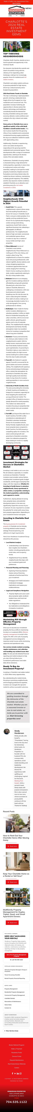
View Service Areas (12, 1031)
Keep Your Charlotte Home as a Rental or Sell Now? (16, 875)
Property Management (11, 989)
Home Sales (8, 1004)
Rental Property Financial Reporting (15, 978)
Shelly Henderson (19, 732)
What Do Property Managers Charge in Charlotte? (16, 970)
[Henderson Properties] (16, 11)
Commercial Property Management (15, 995)
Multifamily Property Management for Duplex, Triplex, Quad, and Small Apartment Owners (14, 913)
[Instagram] (20, 1073)
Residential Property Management (14, 992)
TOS (17, 1081)
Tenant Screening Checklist (12, 975)
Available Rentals (10, 998)
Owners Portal (16, 1056)
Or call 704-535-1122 (16, 959)
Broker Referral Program (16, 1045)
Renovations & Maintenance (13, 1001)
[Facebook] (12, 1073)
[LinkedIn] (18, 1073)
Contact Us (8, 1008)
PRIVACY (21, 1081)
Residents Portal (16, 1052)
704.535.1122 (16, 1102)
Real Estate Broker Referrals (16, 1064)
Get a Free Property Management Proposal (16, 955)
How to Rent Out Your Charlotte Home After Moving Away (16, 837)
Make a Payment (16, 1049)
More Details (17, 3)
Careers (16, 1068)
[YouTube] (15, 1073)
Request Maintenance (17, 1060)
